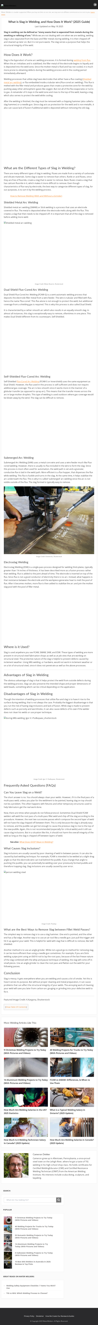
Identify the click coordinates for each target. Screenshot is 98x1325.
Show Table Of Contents (16, 1007)
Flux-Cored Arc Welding (28, 381)
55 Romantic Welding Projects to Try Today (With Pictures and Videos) (34, 1236)
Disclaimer (40, 1316)
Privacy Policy (29, 1316)
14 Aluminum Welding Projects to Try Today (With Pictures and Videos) (31, 1245)
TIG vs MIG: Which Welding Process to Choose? (27, 1293)
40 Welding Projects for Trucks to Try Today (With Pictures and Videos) (34, 1227)
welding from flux (82, 60)
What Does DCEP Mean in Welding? (36, 842)
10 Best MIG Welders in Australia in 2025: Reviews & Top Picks (33, 1262)
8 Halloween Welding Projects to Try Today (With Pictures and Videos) (34, 1254)
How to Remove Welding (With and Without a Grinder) (36, 196)
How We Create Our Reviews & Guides (59, 1316)
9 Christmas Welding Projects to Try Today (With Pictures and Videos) (33, 1218)
